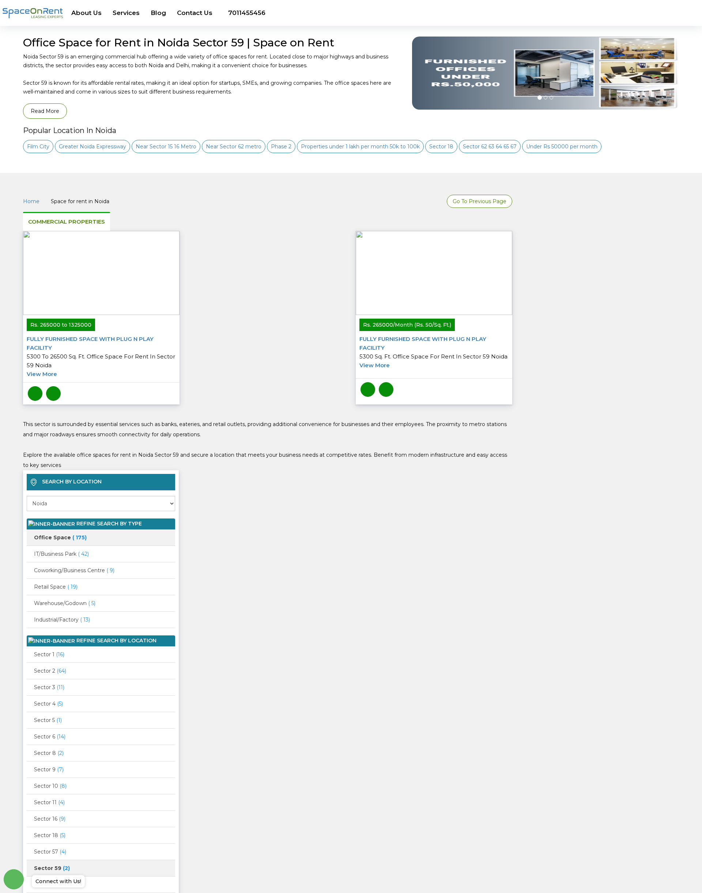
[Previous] (421, 91)
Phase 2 (281, 146)
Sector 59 (52, 868)
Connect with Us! (58, 881)
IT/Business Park (61, 554)
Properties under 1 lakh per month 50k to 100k (360, 146)
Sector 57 (50, 851)
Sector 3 (49, 687)
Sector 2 (50, 671)
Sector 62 (49, 884)
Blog (158, 12)
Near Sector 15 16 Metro (166, 146)
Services (126, 12)
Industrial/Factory (62, 619)
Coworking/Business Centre (74, 570)
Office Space (60, 537)
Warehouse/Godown (64, 603)
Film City (38, 146)
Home (31, 201)
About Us (86, 12)
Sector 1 (49, 654)
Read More (45, 111)
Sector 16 (49, 819)
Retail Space (56, 587)
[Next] (669, 91)
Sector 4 (48, 703)
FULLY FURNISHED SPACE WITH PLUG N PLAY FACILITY (101, 356)
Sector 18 (441, 146)
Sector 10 (50, 786)
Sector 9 (49, 769)
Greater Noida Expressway (92, 146)
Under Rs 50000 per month (561, 146)
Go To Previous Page (479, 201)
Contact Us (194, 12)
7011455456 (246, 12)
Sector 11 (49, 802)
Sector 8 (49, 753)
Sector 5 (48, 720)
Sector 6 (49, 736)
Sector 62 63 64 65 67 (490, 146)
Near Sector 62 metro (233, 146)
